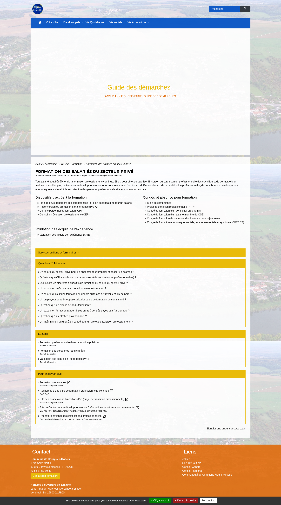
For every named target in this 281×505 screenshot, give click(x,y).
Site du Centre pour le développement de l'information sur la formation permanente (89, 407)
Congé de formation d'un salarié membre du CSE (175, 214)
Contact (41, 452)
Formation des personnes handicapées (62, 350)
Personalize (208, 500)
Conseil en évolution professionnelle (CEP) (64, 214)
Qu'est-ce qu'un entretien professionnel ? (63, 316)
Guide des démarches (160, 96)
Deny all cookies (186, 500)
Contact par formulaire (45, 475)
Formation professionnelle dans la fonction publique (69, 342)
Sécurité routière (191, 463)
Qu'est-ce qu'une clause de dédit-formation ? (65, 305)
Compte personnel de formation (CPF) (61, 210)
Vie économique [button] (137, 22)
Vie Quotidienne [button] (95, 22)
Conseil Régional (192, 470)
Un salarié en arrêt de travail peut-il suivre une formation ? (73, 288)
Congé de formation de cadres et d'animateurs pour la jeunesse (183, 218)
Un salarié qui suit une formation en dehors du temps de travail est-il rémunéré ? (86, 294)
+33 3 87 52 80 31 (41, 470)
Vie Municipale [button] (72, 22)
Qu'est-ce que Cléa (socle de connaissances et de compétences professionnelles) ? (88, 277)
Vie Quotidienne (130, 96)
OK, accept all (161, 500)
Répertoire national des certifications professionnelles (73, 415)
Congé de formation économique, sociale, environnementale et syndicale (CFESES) (195, 222)
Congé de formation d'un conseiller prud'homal (174, 210)
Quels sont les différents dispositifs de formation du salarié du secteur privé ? (84, 283)
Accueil (111, 96)
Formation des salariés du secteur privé (108, 164)
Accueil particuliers (46, 164)
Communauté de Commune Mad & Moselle (207, 474)
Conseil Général (191, 467)
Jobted (186, 459)
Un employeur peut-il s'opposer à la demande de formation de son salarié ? (83, 299)
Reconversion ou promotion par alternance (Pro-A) (69, 206)
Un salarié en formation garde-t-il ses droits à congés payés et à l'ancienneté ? (85, 310)
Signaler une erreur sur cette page (226, 428)
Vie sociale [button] (116, 22)
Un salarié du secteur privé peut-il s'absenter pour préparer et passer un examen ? (87, 272)
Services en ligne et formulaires (57, 252)
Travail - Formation (72, 164)
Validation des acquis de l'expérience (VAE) (65, 234)
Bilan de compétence (159, 202)
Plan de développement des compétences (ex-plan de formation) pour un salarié (86, 202)
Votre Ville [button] (52, 22)
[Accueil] (39, 9)
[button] (40, 23)
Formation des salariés (55, 382)
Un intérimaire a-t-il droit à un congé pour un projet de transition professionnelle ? (86, 321)
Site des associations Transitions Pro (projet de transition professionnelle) (84, 399)
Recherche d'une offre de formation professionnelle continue (77, 390)
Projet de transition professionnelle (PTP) (170, 206)
